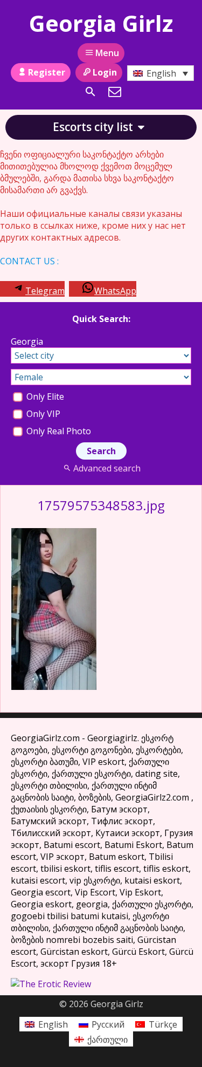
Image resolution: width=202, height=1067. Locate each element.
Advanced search (107, 468)
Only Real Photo (57, 431)
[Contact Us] (114, 91)
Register (46, 72)
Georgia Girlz (101, 23)
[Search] (90, 91)
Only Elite (44, 396)
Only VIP (42, 414)
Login (105, 72)
